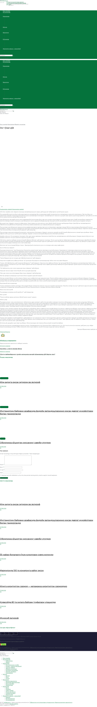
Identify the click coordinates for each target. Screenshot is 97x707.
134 (1, 623)
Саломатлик (9, 26)
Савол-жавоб (9, 43)
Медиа (5, 27)
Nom (2, 467)
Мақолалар (6, 16)
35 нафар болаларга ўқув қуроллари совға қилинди (26, 554)
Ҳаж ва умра (9, 47)
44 (0, 591)
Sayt (1, 472)
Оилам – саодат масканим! (14, 19)
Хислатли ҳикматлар (12, 23)
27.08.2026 (3, 386)
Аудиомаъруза (10, 53)
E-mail (2, 470)
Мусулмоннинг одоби (12, 17)
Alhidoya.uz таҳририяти (8, 340)
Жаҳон (8, 15)
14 (0, 560)
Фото (7, 30)
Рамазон (8, 42)
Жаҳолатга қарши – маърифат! (12, 48)
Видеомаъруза (10, 51)
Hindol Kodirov (14, 649)
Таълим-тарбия (10, 20)
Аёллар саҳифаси (11, 24)
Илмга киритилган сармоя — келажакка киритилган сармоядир (33, 586)
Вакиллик (6, 32)
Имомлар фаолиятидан (13, 35)
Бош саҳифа (6, 11)
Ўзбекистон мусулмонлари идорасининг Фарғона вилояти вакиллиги (51, 647)
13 (0, 419)
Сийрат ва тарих (10, 46)
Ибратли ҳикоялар (11, 22)
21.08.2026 (3, 446)
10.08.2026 (3, 622)
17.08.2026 (3, 590)
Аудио (8, 31)
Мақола (8, 50)
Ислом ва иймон (11, 44)
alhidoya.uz (7, 647)
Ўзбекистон (9, 13)
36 (0, 607)
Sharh (2, 464)
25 (0, 387)
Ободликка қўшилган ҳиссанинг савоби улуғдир (25, 442)
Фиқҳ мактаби (10, 36)
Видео (8, 28)
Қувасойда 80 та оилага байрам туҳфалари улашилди (28, 602)
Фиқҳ (7, 40)
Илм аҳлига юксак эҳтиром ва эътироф (20, 382)
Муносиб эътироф (9, 618)
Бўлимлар (6, 39)
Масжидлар (9, 38)
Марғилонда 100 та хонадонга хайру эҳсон (22, 570)
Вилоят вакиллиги (11, 34)
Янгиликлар (6, 12)
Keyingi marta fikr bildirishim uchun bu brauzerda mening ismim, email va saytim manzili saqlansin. (29, 475)
